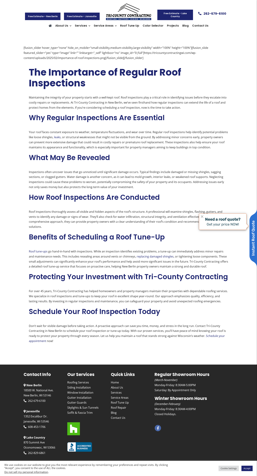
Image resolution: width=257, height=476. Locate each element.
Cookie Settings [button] (229, 468)
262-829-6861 (36, 453)
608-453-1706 (36, 427)
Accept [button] (247, 468)
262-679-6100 (36, 401)
